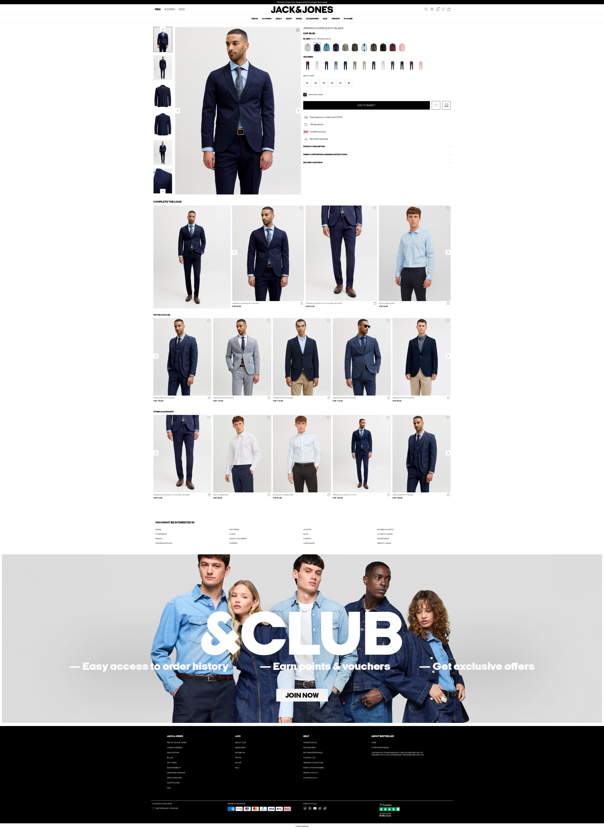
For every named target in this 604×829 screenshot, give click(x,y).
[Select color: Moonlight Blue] (326, 47)
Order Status (310, 742)
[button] (307, 83)
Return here (309, 747)
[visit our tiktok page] (325, 809)
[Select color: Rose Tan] (402, 47)
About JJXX (240, 742)
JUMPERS (233, 543)
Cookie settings (302, 826)
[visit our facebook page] (304, 809)
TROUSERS (234, 529)
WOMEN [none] (169, 9)
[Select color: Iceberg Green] (364, 65)
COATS (232, 534)
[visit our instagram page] (309, 809)
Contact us (309, 758)
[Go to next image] (163, 191)
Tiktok (238, 758)
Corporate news (380, 747)
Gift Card (172, 763)
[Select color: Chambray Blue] (364, 47)
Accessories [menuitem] (312, 19)
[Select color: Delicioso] (373, 47)
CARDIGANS (308, 543)
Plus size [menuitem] (348, 19)
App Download (174, 778)
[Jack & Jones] (302, 12)
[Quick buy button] (301, 303)
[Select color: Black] (383, 47)
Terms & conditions (313, 763)
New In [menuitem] (255, 19)
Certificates (173, 783)
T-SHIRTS (307, 539)
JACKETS (307, 529)
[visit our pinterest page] (320, 809)
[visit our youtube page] (314, 809)
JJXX (238, 736)
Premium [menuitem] (336, 19)
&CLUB (170, 758)
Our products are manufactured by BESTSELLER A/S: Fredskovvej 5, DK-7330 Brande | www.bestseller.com (397, 753)
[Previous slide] (234, 252)
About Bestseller (382, 736)
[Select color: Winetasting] (307, 65)
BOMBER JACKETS (385, 529)
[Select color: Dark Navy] (336, 47)
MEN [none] (158, 9)
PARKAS (158, 539)
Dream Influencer (176, 773)
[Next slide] (448, 252)
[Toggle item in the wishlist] (436, 105)
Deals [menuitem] (279, 19)
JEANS (158, 529)
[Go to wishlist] (443, 10)
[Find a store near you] (431, 10)
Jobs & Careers (174, 747)
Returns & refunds (312, 752)
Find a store (173, 752)
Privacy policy (310, 773)
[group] (268, 258)
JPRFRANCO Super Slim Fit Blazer (323, 28)
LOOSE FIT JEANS (385, 534)
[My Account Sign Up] (302, 638)
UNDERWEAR (383, 539)
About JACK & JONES (176, 742)
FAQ (169, 788)
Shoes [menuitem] (299, 19)
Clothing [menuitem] (266, 19)
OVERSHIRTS (161, 534)
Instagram (240, 747)
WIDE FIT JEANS (384, 543)
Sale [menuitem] (325, 19)
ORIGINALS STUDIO (164, 543)
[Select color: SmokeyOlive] (345, 47)
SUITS (305, 534)
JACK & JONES (175, 736)
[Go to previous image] (163, 29)
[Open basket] (448, 9)
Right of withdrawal (313, 768)
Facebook (240, 752)
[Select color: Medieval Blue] (317, 47)
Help (306, 736)
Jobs (373, 742)
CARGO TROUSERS (237, 539)
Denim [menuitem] (289, 19)
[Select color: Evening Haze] (307, 47)
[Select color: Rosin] (354, 47)
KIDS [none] (182, 9)
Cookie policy (310, 778)
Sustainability (174, 768)
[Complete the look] (297, 30)
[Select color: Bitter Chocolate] (392, 47)
